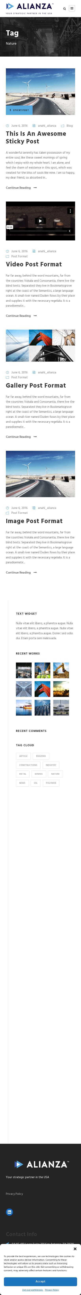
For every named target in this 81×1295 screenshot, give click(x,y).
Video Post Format (34, 265)
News (22, 783)
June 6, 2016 (19, 126)
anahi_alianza (47, 126)
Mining (39, 774)
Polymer (51, 783)
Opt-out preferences (32, 1290)
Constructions (28, 765)
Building (41, 756)
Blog (70, 126)
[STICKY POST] (40, 91)
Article (23, 756)
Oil (35, 783)
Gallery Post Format (36, 386)
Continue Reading (18, 188)
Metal (22, 774)
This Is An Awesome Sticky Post (36, 138)
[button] (75, 1249)
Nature (55, 774)
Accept (40, 1281)
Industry (51, 765)
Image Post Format (34, 521)
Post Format (19, 256)
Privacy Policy (52, 1290)
